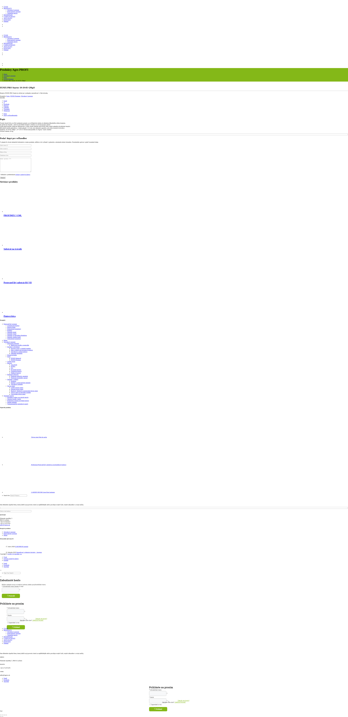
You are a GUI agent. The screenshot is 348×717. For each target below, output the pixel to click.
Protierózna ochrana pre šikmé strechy (18, 400)
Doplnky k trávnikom (13, 347)
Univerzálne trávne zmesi (18, 394)
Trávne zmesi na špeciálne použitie (21, 392)
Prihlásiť (17, 627)
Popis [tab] (5, 114)
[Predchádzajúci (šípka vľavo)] (0, 716)
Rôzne (5, 340)
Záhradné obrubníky (17, 353)
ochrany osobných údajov (22, 174)
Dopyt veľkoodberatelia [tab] (10, 115)
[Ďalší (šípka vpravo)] (2, 716)
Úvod (5, 557)
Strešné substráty (12, 402)
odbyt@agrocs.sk (5, 525)
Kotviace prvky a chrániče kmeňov (21, 348)
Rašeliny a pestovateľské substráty (21, 383)
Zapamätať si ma (14, 623)
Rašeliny (9, 330)
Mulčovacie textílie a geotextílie (20, 345)
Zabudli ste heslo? (41, 619)
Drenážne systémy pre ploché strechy (18, 397)
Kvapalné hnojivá (16, 369)
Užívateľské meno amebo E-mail (13, 586)
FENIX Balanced (16, 358)
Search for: (7, 495)
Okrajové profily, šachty (14, 399)
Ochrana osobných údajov (11, 558)
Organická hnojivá (16, 371)
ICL (12, 368)
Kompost (13, 381)
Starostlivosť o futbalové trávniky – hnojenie (29, 552)
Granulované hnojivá (13, 325)
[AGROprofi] (14, 3)
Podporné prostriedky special (19, 378)
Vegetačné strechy (12, 13)
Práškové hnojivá (16, 373)
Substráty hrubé (11, 332)
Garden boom (11, 361)
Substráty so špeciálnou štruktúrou (17, 335)
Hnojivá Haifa (11, 327)
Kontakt (6, 560)
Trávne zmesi (11, 386)
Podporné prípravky (13, 374)
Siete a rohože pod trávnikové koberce (22, 350)
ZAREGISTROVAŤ (38, 620)
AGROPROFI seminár (21, 546)
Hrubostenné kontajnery (14, 329)
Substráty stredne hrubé (14, 337)
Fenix (5, 77)
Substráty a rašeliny (12, 379)
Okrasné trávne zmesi (17, 389)
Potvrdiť (12, 596)
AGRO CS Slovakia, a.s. (15, 554)
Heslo (10, 615)
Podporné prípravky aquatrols (19, 376)
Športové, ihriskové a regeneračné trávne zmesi (24, 391)
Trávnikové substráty (17, 384)
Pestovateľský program (13, 11)
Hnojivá (9, 363)
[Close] (0, 570)
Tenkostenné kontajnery (14, 338)
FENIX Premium (9, 79)
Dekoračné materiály (13, 343)
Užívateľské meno (13, 608)
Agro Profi (14, 365)
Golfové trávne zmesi (17, 387)
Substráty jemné (11, 334)
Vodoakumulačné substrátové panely (17, 404)
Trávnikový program (13, 10)
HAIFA (13, 366)
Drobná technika (12, 355)
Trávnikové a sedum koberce (19, 352)
